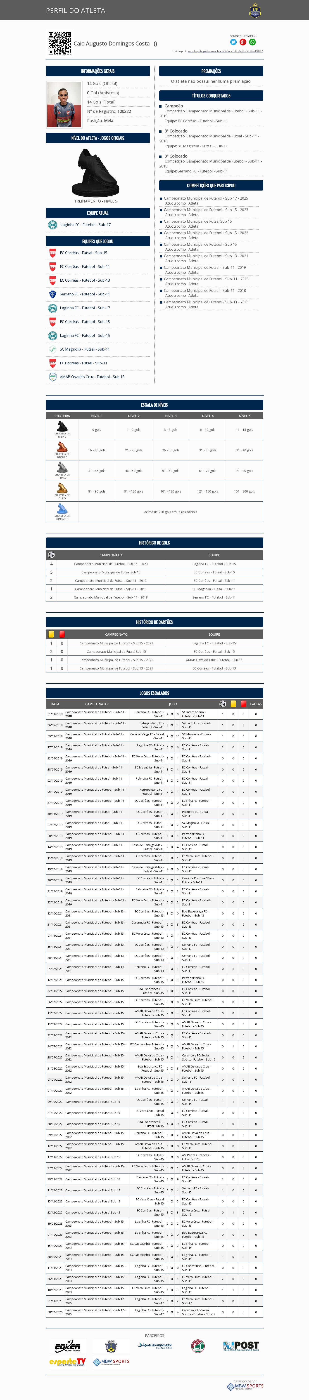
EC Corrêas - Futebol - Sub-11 (85, 266)
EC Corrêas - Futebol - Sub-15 (85, 321)
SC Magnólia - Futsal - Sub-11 (85, 349)
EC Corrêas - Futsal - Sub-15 (83, 252)
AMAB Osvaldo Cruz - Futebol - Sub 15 (92, 376)
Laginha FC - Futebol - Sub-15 (85, 335)
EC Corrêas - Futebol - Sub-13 (85, 280)
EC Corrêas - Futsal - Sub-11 (83, 363)
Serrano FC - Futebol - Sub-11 (85, 294)
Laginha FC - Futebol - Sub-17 (86, 224)
